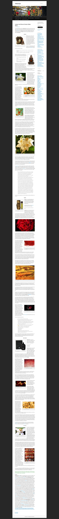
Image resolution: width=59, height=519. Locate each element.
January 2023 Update (40, 33)
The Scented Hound (40, 96)
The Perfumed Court (26, 504)
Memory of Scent (39, 84)
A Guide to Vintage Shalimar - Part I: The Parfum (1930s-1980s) (41, 61)
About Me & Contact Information (25, 19)
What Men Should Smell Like (41, 99)
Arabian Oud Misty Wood (25, 508)
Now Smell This (39, 86)
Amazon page (25, 314)
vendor (24, 492)
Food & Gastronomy (17, 19)
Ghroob (17, 496)
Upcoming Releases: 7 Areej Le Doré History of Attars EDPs (40, 43)
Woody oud (33, 509)
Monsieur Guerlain (39, 85)
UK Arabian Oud (19, 485)
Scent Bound (39, 90)
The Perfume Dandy (40, 95)
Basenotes (39, 78)
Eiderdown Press (39, 81)
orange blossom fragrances (24, 509)
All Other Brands (22, 16)
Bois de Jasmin (39, 79)
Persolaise (39, 87)
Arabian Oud (21, 508)
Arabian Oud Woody (30, 508)
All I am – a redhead (40, 75)
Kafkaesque (18, 3)
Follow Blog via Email (40, 27)
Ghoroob (22, 490)
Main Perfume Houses (17, 16)
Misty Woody (20, 509)
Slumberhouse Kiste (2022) (40, 37)
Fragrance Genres (27, 16)
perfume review (28, 509)
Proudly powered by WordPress (31, 516)
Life (20, 19)
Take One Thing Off (40, 91)
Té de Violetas (39, 92)
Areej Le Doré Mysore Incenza (41, 38)
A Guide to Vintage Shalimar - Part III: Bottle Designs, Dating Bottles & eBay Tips (41, 57)
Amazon (24, 168)
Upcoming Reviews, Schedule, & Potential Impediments (40, 35)
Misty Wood (18, 509)
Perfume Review (16, 508)
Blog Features (31, 16)
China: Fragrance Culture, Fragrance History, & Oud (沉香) (41, 53)
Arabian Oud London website (24, 500)
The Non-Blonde (39, 94)
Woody (23, 491)
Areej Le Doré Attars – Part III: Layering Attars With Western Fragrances (41, 45)
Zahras (26, 480)
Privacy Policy (16, 512)
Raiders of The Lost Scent (40, 89)
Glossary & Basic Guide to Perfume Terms (37, 16)
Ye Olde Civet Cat (39, 100)
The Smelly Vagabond (40, 98)
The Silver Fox (39, 97)
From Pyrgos (39, 82)
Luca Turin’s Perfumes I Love (41, 83)
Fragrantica (31, 47)
